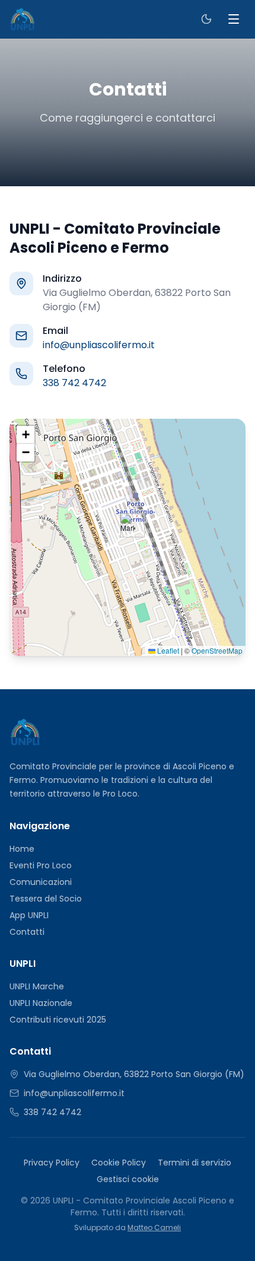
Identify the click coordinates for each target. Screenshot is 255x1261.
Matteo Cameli (154, 1227)
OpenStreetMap (217, 650)
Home (21, 849)
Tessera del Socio (45, 899)
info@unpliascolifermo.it (99, 345)
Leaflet (167, 650)
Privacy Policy (51, 1162)
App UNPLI (29, 915)
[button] (127, 525)
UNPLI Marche (36, 986)
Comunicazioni (40, 882)
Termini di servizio (194, 1162)
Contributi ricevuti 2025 (57, 1020)
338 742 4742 (74, 383)
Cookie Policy (118, 1162)
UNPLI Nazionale (40, 1003)
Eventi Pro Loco (40, 865)
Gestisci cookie (128, 1179)
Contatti (26, 932)
